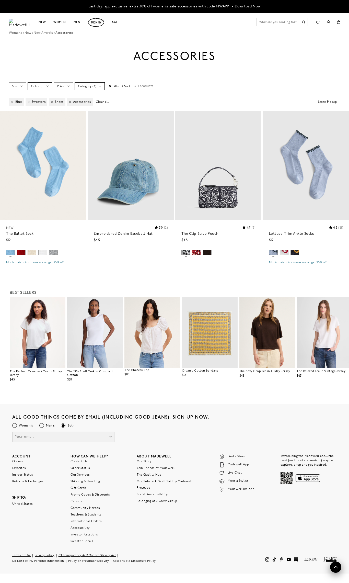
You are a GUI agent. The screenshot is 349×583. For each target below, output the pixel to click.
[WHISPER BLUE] (273, 252)
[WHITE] (42, 252)
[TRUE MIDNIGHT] (185, 252)
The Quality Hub (149, 474)
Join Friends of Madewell (156, 467)
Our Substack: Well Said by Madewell (165, 481)
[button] (80, 117)
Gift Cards (78, 487)
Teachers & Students (86, 514)
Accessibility (80, 527)
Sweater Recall (82, 541)
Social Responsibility (152, 494)
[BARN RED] (196, 252)
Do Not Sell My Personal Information (38, 560)
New (42, 22)
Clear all (102, 102)
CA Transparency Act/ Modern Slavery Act (87, 555)
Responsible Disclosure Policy (134, 560)
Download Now (248, 6)
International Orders (86, 521)
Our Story (144, 461)
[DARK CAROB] (207, 252)
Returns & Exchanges (28, 481)
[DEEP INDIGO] (294, 252)
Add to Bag (43, 271)
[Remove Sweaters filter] (29, 102)
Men (77, 22)
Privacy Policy (44, 555)
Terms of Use (21, 555)
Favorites (19, 467)
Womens (15, 33)
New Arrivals (43, 33)
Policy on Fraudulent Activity (88, 560)
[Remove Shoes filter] (52, 102)
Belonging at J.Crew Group (157, 500)
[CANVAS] (32, 252)
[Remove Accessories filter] (70, 102)
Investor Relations (84, 534)
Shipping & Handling (85, 481)
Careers (77, 501)
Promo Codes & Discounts (90, 494)
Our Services (80, 474)
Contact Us (79, 461)
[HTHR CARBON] (53, 252)
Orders (17, 461)
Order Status (80, 467)
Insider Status (22, 474)
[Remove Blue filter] (12, 102)
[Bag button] (338, 22)
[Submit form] (110, 437)
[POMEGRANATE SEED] (21, 252)
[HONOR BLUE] (10, 252)
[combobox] (17, 86)
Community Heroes (85, 507)
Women (59, 22)
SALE (116, 22)
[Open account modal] (328, 22)
